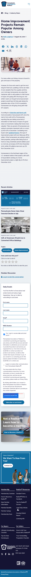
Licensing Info (20, 518)
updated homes (14, 133)
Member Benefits (6, 508)
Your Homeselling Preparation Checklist (22, 537)
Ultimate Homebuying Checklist (7, 531)
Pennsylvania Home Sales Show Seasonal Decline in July (12, 212)
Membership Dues (6, 514)
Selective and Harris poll (18, 113)
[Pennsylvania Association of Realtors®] (8, 4)
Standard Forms (21, 493)
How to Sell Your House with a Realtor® (23, 531)
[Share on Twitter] (8, 47)
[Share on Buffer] (21, 47)
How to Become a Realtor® (13, 432)
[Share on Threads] (17, 47)
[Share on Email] (3, 51)
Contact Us (8, 465)
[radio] (2, 262)
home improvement (21, 250)
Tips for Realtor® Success (21, 503)
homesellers (7, 250)
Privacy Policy (4, 574)
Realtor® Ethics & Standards (21, 498)
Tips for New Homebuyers (5, 537)
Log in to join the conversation (13, 277)
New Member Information (5, 503)
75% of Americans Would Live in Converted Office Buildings (13, 239)
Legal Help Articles (21, 508)
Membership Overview (8, 493)
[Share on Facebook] (3, 47)
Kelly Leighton (8, 37)
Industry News (15, 13)
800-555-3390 (20, 553)
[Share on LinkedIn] (12, 47)
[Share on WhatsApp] (26, 47)
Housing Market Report (21, 514)
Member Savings (6, 511)
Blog (6, 13)
